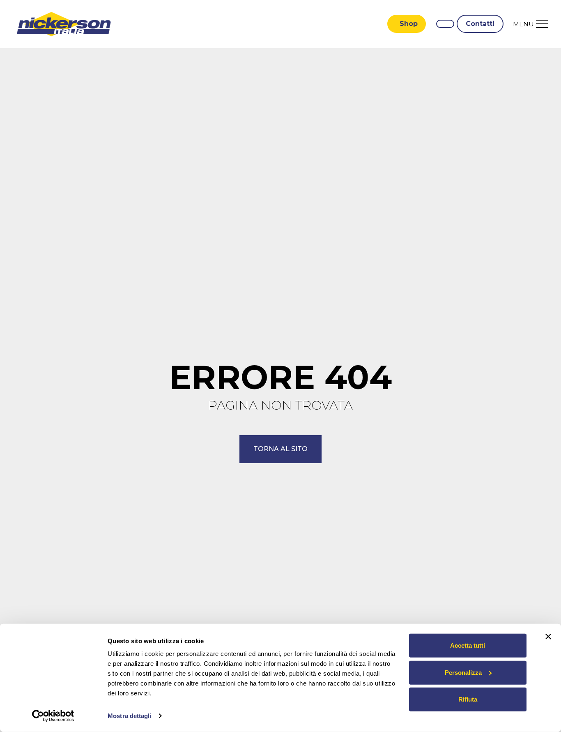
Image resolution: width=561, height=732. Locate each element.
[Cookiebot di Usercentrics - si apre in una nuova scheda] (53, 716)
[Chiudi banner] (548, 636)
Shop (409, 24)
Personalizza (463, 672)
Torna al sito (280, 449)
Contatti (480, 24)
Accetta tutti (467, 645)
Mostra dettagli (130, 715)
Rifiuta (467, 699)
